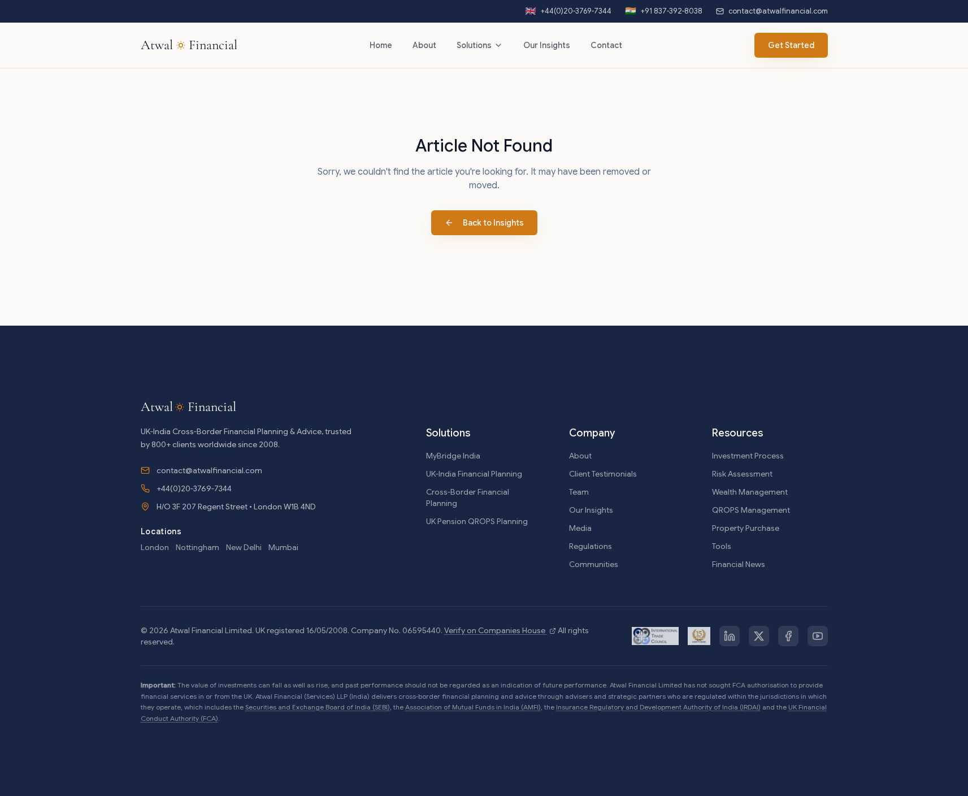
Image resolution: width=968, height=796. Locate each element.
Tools (721, 546)
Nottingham (197, 547)
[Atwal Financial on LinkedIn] (729, 636)
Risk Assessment (742, 474)
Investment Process (748, 456)
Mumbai (283, 547)
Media (580, 528)
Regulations (590, 546)
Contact (606, 45)
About (424, 45)
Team (579, 492)
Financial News (738, 564)
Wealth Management (750, 492)
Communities (593, 564)
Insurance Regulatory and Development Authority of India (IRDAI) (658, 707)
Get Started (791, 45)
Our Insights (546, 45)
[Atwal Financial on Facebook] (788, 636)
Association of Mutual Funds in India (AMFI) (473, 707)
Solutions (474, 45)
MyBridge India (453, 456)
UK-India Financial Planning (474, 474)
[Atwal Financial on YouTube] (818, 636)
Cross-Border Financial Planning (467, 497)
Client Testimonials (603, 474)
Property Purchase (745, 528)
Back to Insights (493, 223)
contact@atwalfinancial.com (209, 470)
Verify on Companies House (495, 630)
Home (381, 45)
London (155, 547)
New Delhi (244, 547)
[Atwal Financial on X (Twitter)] (759, 636)
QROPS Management (751, 510)
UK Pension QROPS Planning (477, 521)
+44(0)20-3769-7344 (194, 488)
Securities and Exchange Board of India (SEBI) (317, 707)
